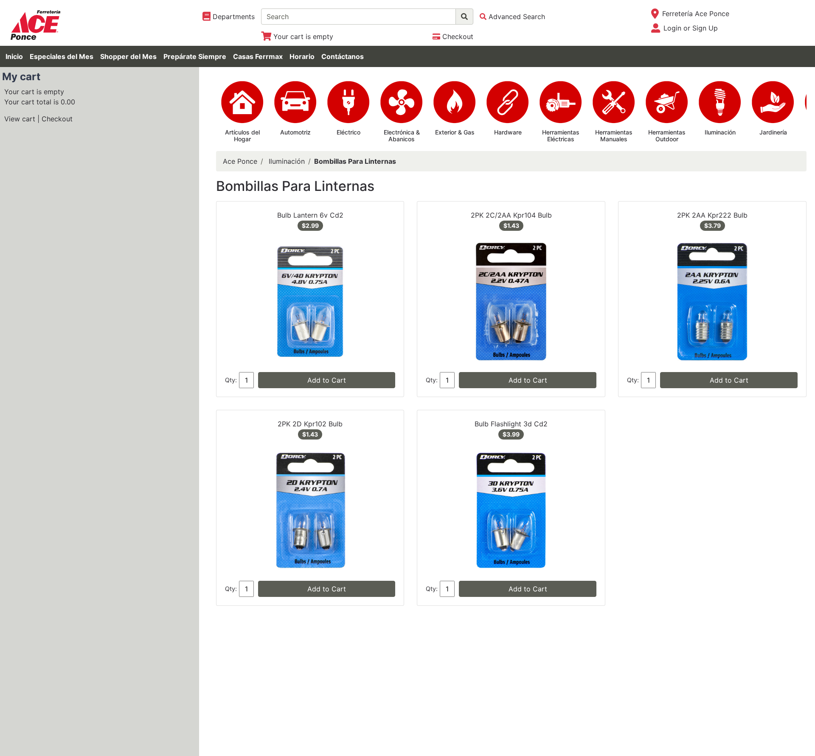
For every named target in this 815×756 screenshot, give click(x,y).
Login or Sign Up (690, 28)
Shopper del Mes (128, 56)
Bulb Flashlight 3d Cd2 (511, 424)
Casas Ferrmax (258, 56)
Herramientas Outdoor (667, 136)
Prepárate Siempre (194, 56)
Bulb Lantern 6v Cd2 (310, 215)
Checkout (57, 119)
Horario (302, 56)
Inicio (14, 56)
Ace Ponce (240, 161)
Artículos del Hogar (242, 136)
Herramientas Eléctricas (560, 136)
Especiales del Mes (61, 56)
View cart (19, 119)
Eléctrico (348, 132)
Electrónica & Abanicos (402, 136)
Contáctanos (342, 56)
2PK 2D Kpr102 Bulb (310, 424)
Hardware (508, 132)
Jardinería (773, 132)
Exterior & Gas (455, 132)
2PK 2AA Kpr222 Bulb (712, 215)
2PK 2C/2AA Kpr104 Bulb (511, 215)
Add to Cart (326, 380)
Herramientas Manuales (613, 136)
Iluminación (720, 132)
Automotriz (295, 132)
